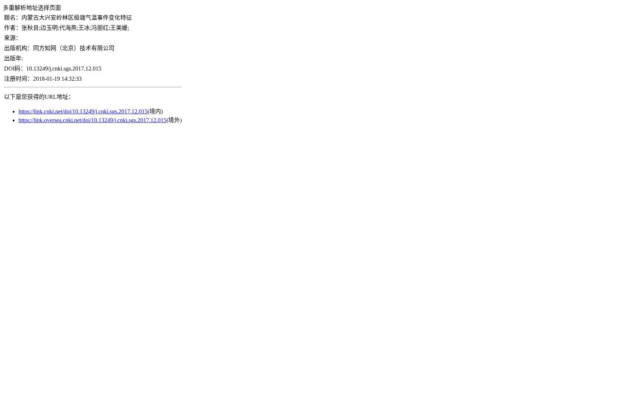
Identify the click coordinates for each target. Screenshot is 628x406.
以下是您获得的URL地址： (39, 97)
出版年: (13, 58)
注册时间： (18, 79)
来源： (12, 38)
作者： (12, 28)
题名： (12, 18)
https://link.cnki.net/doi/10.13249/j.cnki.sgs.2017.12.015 (83, 111)
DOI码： (15, 68)
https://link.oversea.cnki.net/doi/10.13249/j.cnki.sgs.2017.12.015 (92, 120)
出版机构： (18, 48)
